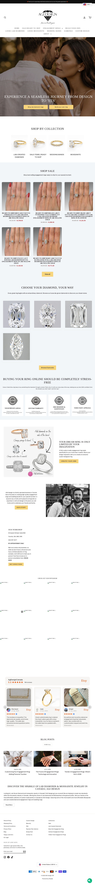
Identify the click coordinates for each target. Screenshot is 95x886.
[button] (10, 725)
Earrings (68, 31)
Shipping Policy (8, 823)
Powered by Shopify (47, 878)
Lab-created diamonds (19, 156)
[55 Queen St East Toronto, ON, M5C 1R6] (47, 547)
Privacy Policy (7, 829)
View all (47, 274)
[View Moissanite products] (75, 143)
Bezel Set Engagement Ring (56, 829)
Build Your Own (72, 28)
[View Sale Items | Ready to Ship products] (38, 143)
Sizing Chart (29, 831)
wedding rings (38, 799)
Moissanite (75, 155)
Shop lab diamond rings (36, 107)
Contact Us (29, 834)
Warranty (28, 823)
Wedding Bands (54, 31)
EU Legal (6, 837)
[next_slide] (90, 707)
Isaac (13, 709)
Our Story (21, 507)
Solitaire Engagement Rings (56, 831)
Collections (52, 820)
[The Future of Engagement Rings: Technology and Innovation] (47, 759)
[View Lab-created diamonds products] (19, 143)
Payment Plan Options (32, 829)
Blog (5, 831)
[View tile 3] (59, 405)
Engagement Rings (52, 28)
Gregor (71, 709)
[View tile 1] (12, 405)
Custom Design (82, 31)
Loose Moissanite (36, 31)
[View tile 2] (36, 405)
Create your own (68, 461)
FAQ (27, 826)
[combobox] (87, 4)
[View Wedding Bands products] (56, 143)
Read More (9, 805)
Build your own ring (61, 107)
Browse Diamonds (47, 367)
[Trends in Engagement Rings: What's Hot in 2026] (77, 759)
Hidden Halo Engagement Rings (57, 834)
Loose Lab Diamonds (15, 31)
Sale (50, 823)
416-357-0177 (12, 540)
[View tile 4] (82, 405)
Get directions (16, 564)
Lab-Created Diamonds (55, 826)
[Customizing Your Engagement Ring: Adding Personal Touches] (18, 759)
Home (17, 28)
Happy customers (8, 834)
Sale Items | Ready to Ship (38, 156)
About (47, 34)
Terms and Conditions (9, 826)
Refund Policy (7, 820)
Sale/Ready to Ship (31, 28)
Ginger (42, 709)
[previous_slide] (5, 707)
